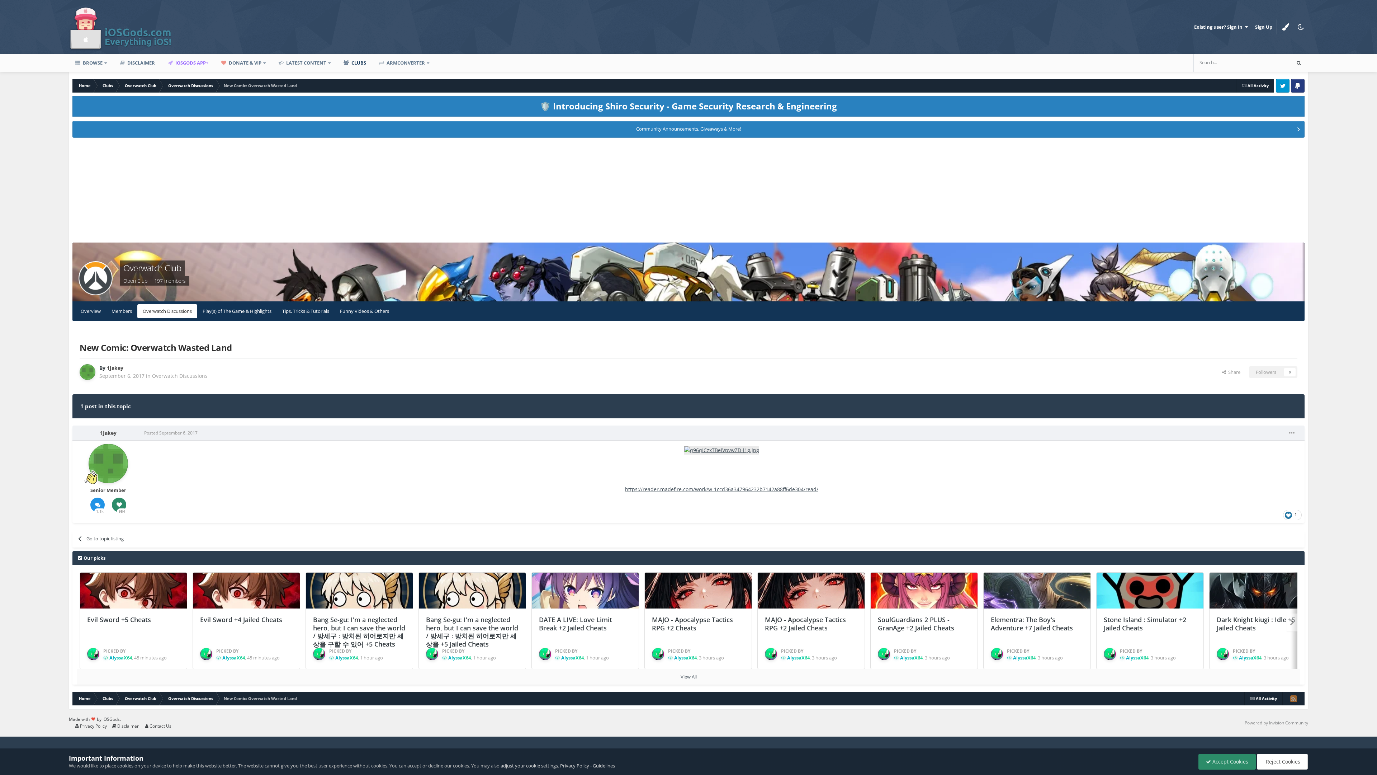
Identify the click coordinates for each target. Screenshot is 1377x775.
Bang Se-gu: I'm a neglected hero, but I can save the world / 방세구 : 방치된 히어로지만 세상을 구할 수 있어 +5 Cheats (359, 631)
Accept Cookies (1229, 761)
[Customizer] (1285, 26)
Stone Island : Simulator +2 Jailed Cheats (1145, 623)
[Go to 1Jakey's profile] (87, 372)
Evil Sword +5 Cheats (119, 619)
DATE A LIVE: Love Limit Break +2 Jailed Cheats (575, 623)
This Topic (1270, 63)
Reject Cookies (1282, 761)
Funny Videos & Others (364, 311)
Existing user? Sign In (1219, 27)
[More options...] (1291, 433)
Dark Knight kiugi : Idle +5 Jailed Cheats (1256, 623)
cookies (125, 765)
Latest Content (305, 63)
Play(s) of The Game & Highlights (237, 311)
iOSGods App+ (191, 63)
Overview (91, 311)
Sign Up (1263, 27)
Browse (92, 63)
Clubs (358, 63)
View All (689, 676)
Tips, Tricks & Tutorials (305, 311)
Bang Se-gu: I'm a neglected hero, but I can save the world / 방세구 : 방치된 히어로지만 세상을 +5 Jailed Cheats (472, 631)
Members (122, 311)
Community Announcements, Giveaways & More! (688, 129)
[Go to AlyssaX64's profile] (93, 654)
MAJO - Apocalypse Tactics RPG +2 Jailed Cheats (805, 623)
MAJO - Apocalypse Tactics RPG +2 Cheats (692, 623)
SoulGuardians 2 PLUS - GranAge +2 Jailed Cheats (916, 623)
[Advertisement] (688, 192)
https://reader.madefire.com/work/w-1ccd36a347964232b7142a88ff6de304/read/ (721, 489)
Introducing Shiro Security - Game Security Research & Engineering (688, 106)
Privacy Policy (93, 726)
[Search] (1299, 63)
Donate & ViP (244, 63)
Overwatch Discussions (167, 311)
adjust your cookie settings (529, 765)
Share (1233, 372)
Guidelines (604, 765)
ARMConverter (405, 63)
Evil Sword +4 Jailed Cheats (241, 619)
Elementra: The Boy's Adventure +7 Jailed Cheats (1032, 623)
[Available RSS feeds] (1293, 698)
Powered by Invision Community (1276, 723)
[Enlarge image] (721, 449)
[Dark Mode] (1300, 26)
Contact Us (159, 726)
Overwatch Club (152, 268)
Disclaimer (140, 63)
